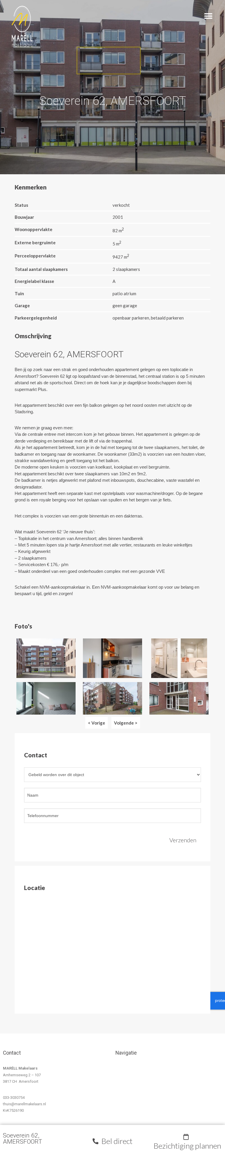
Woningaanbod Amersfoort (136, 1104)
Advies (129, 1091)
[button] (216, 5)
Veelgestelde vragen (140, 1111)
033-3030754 (14, 1097)
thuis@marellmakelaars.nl (24, 1104)
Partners (130, 1118)
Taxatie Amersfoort (139, 1085)
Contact (129, 1124)
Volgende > (125, 722)
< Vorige (96, 722)
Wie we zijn (132, 1098)
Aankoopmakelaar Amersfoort (138, 1071)
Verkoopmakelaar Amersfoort (138, 1078)
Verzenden (182, 839)
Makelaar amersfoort (140, 1065)
